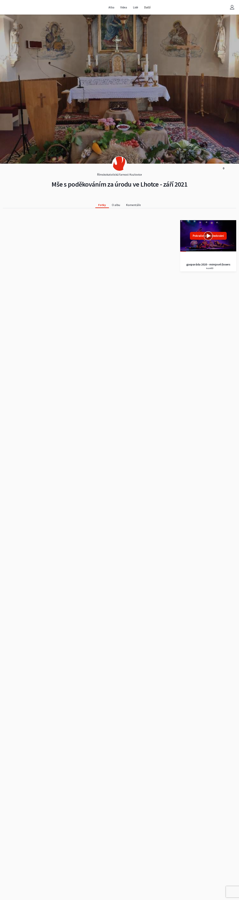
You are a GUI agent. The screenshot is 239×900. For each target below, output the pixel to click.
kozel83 (209, 268)
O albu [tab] (116, 205)
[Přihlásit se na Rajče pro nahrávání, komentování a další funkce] (232, 7)
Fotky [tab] (102, 205)
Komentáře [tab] (133, 205)
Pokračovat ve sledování (208, 235)
